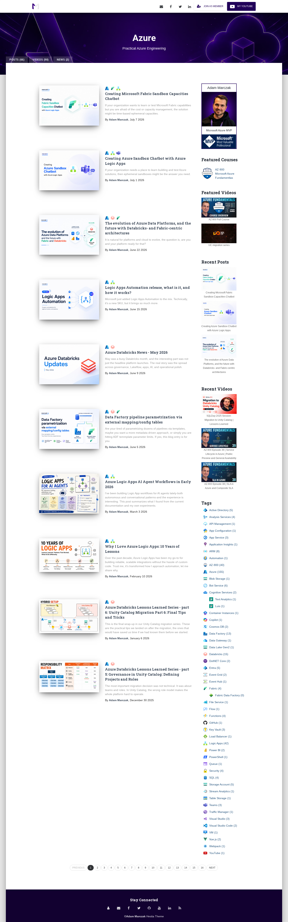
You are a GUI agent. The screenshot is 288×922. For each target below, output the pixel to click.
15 (194, 867)
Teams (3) (215, 805)
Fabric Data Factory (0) (229, 695)
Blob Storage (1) (219, 578)
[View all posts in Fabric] (113, 88)
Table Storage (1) (220, 798)
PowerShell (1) (218, 757)
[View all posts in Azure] (108, 88)
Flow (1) (214, 709)
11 (161, 867)
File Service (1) (218, 702)
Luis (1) (220, 606)
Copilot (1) (215, 619)
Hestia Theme (155, 916)
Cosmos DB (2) (218, 626)
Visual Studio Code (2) (223, 825)
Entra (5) (214, 667)
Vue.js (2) (215, 839)
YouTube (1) (217, 853)
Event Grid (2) (218, 674)
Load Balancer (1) (220, 736)
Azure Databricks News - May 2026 (136, 352)
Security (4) (216, 770)
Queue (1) (215, 763)
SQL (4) (214, 777)
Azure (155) (216, 571)
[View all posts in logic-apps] (118, 88)
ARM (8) (214, 551)
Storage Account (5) (221, 784)
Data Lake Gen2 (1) (221, 647)
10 (153, 867)
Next (212, 867)
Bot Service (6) (218, 585)
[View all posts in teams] (118, 152)
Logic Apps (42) (219, 743)
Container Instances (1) (223, 613)
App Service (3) (218, 537)
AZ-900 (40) (216, 565)
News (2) (63, 59)
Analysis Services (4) (222, 517)
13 (177, 867)
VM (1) (213, 832)
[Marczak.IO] (35, 6)
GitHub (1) (215, 722)
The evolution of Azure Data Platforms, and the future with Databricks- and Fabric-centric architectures (148, 228)
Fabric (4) (215, 688)
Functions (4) (217, 715)
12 (169, 867)
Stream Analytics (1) (221, 791)
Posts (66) (16, 59)
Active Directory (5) (221, 510)
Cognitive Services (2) (222, 592)
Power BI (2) (217, 750)
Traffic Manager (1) (221, 811)
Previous (78, 867)
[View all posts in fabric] (118, 411)
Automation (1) (218, 558)
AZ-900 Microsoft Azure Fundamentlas (224, 173)
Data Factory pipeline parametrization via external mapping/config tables (143, 419)
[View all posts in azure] (108, 411)
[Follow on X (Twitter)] (180, 6)
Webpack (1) (217, 846)
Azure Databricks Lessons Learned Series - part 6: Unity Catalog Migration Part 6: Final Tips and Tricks (147, 612)
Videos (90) (41, 59)
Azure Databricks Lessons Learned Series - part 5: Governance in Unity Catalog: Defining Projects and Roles (147, 674)
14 (185, 867)
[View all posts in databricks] (113, 346)
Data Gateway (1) (220, 640)
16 (202, 867)
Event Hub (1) (217, 681)
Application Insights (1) (223, 544)
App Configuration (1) (222, 530)
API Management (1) (222, 523)
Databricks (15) (218, 654)
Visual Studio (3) (219, 818)
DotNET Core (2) (219, 661)
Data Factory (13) (220, 633)
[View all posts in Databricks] (113, 217)
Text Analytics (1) (225, 599)
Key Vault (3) (217, 729)
